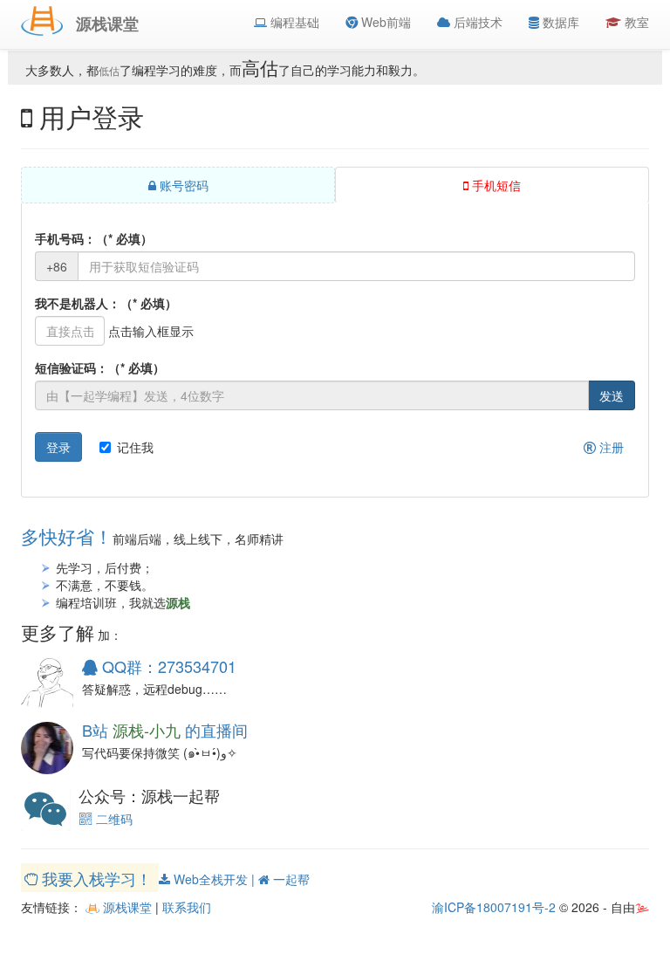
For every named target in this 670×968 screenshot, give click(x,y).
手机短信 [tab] (494, 185)
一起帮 (290, 879)
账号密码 (182, 185)
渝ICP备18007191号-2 (494, 907)
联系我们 (186, 907)
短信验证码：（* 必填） (100, 367)
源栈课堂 (125, 907)
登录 (58, 447)
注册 (610, 447)
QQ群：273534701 (167, 666)
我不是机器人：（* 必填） (106, 303)
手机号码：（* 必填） (94, 238)
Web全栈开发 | (214, 879)
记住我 (135, 447)
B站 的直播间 (165, 729)
